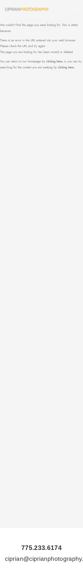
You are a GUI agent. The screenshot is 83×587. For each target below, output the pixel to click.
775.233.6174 (41, 547)
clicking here (54, 61)
